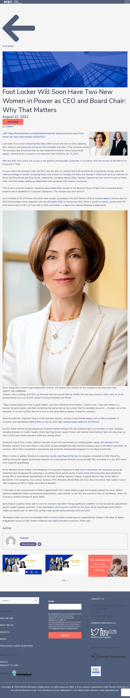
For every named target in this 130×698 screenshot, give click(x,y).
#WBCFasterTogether (101, 635)
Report (106, 198)
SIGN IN (3, 659)
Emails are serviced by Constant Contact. (65, 626)
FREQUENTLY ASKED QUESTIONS (16, 643)
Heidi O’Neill (35, 422)
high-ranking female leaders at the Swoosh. (79, 422)
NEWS (3, 636)
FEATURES (13, 122)
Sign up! (65, 632)
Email (51, 599)
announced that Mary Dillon (39, 143)
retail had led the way (67, 456)
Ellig (59, 188)
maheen (9, 126)
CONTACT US (97, 596)
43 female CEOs (55, 201)
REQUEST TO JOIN (9, 663)
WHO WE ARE (6, 615)
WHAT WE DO (6, 622)
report (67, 205)
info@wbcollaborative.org (103, 620)
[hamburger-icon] (127, 2)
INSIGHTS (4, 629)
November (92, 469)
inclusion (108, 442)
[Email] (39, 544)
